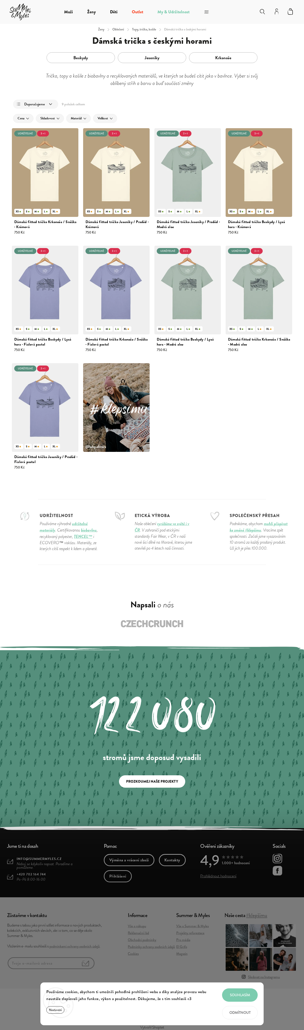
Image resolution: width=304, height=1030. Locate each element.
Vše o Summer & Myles (192, 926)
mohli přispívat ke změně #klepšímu (259, 526)
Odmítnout (240, 1012)
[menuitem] (68, 12)
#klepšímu (256, 915)
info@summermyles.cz (39, 859)
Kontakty (172, 860)
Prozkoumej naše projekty (152, 781)
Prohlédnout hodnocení (218, 876)
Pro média (183, 939)
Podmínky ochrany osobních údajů (151, 946)
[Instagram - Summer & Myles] (277, 859)
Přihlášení (117, 876)
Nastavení (55, 1010)
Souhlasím (240, 995)
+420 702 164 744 (31, 874)
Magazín (182, 953)
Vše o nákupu (137, 926)
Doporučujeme (34, 104)
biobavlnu (89, 530)
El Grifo (181, 946)
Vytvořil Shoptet (152, 1027)
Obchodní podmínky (142, 939)
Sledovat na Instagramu (264, 977)
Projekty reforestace (190, 933)
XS (17, 211)
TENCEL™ (83, 536)
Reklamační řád (138, 933)
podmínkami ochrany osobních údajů (74, 946)
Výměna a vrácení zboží (129, 860)
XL (54, 211)
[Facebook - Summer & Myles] (277, 871)
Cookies (133, 953)
